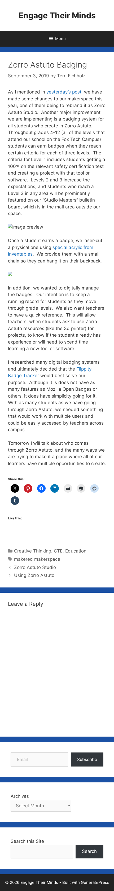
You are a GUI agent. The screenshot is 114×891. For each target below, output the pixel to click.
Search (89, 851)
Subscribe (87, 759)
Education (75, 551)
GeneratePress (95, 882)
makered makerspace (37, 559)
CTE (58, 551)
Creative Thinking (32, 551)
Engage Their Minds (57, 15)
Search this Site (27, 841)
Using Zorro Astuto (34, 575)
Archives (20, 796)
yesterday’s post (63, 92)
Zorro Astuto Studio (35, 567)
